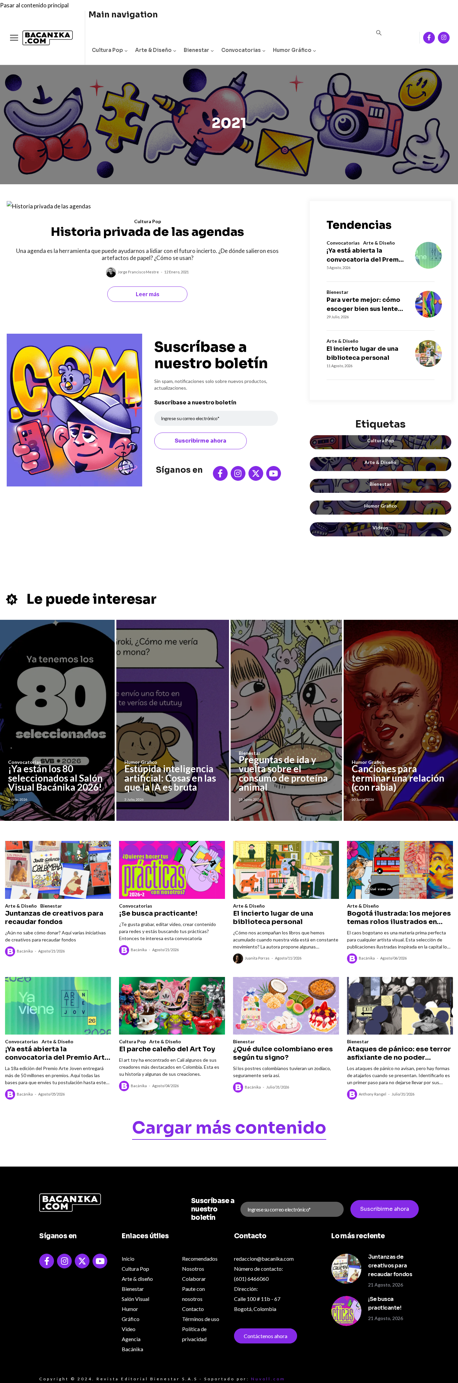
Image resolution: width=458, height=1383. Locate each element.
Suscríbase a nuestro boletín (195, 402)
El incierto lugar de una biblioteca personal (362, 353)
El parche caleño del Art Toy (167, 1049)
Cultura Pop (107, 50)
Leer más (147, 294)
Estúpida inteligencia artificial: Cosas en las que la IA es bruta (170, 778)
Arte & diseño (137, 1278)
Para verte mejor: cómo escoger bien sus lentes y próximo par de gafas (364, 305)
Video (128, 1329)
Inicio (128, 1258)
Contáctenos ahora (265, 1336)
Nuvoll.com (268, 1378)
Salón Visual (135, 1299)
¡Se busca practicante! (158, 913)
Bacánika (25, 951)
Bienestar (196, 50)
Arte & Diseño (153, 50)
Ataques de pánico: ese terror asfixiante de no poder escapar (399, 1053)
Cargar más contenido (229, 1129)
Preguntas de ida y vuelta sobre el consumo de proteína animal (283, 773)
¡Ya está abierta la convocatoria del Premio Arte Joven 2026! (366, 255)
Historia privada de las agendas (147, 231)
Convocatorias (241, 50)
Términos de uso (200, 1319)
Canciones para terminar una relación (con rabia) (398, 778)
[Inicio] (42, 38)
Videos (380, 527)
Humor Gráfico (292, 50)
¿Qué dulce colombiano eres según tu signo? (283, 1053)
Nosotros (193, 1268)
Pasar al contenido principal (34, 5)
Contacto (193, 1309)
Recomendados (200, 1258)
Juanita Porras (257, 958)
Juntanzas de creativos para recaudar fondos (54, 917)
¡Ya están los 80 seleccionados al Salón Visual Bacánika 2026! (55, 778)
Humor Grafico (380, 506)
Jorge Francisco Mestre (138, 272)
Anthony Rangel (372, 1094)
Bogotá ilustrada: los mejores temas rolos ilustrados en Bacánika (399, 917)
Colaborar (194, 1278)
